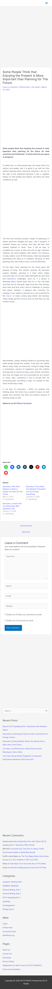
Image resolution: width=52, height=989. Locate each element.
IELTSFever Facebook (23, 403)
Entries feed (7, 928)
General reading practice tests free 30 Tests (28, 868)
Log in (5, 924)
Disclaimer (7, 958)
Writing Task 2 (25, 87)
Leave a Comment (10, 87)
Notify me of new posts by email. (20, 621)
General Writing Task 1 (12, 890)
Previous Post (26, 526)
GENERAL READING (11, 886)
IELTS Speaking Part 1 (11, 897)
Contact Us (7, 954)
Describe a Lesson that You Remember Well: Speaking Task (12, 506)
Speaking (6, 901)
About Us (6, 950)
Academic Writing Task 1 (12, 882)
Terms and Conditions (11, 969)
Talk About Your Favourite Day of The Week (28, 864)
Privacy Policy (8, 961)
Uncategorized (9, 905)
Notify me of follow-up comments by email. (24, 615)
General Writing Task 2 (12, 894)
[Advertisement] (26, 40)
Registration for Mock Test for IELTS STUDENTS (22, 965)
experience (11, 279)
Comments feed (9, 931)
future (8, 296)
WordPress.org (9, 935)
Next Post (26, 532)
